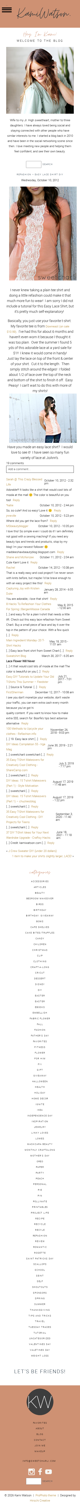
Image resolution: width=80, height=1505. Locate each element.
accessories (40, 881)
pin (40, 1195)
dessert (40, 978)
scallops (40, 1264)
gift (40, 1069)
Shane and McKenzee (20, 557)
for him (39, 1058)
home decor (40, 1098)
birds (40, 904)
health (40, 1087)
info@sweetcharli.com (39, 1460)
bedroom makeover (40, 898)
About (40, 1428)
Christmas (40, 950)
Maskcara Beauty (40, 1144)
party (40, 1172)
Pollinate (40, 1201)
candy (40, 938)
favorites (40, 1041)
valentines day (40, 1344)
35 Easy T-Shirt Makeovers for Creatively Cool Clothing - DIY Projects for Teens (25, 817)
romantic (40, 1247)
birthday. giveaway (40, 915)
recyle (40, 1229)
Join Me (40, 1445)
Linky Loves (40, 1132)
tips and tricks (40, 1315)
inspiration (40, 1121)
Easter (40, 1001)
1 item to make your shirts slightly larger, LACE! (42, 856)
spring (40, 1298)
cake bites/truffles (40, 932)
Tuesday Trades (40, 1327)
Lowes (40, 1138)
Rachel (10, 568)
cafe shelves (39, 927)
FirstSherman (14, 692)
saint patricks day (40, 1258)
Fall (40, 1024)
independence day (40, 1115)
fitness (39, 1047)
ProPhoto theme (46, 1495)
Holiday (39, 1092)
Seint (40, 1275)
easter (40, 995)
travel (40, 1321)
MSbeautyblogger (17, 526)
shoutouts (40, 1287)
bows (40, 921)
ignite (40, 1104)
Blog (40, 1434)
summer (40, 1304)
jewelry (40, 1127)
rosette (40, 1252)
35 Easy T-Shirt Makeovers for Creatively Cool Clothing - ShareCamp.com (25, 765)
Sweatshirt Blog (16, 656)
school (40, 1269)
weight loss (40, 1355)
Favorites (40, 1422)
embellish (40, 1012)
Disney (40, 984)
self (40, 1281)
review (40, 1241)
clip (40, 955)
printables (40, 1207)
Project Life (40, 1212)
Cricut (40, 972)
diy (40, 990)
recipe (39, 1218)
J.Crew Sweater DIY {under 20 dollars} (32, 851)
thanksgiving (40, 1309)
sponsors (40, 1292)
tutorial (40, 1332)
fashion (40, 1029)
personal (40, 1184)
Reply (16, 500)
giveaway (40, 1075)
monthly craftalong (40, 1149)
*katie (9, 505)
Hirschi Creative (40, 1500)
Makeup (40, 1451)
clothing (40, 961)
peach (40, 1178)
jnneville (11, 516)
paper (40, 1167)
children (40, 944)
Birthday (40, 910)
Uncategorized (40, 1338)
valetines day (40, 1349)
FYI (40, 1064)
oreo (40, 1161)
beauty (40, 892)
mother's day (40, 1155)
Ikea (40, 1109)
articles (40, 887)
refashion (40, 1235)
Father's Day (40, 1035)
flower (40, 1052)
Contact (40, 1440)
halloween (40, 1081)
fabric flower (40, 1018)
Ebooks (40, 1007)
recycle (40, 1224)
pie (40, 1189)
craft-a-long (39, 967)
